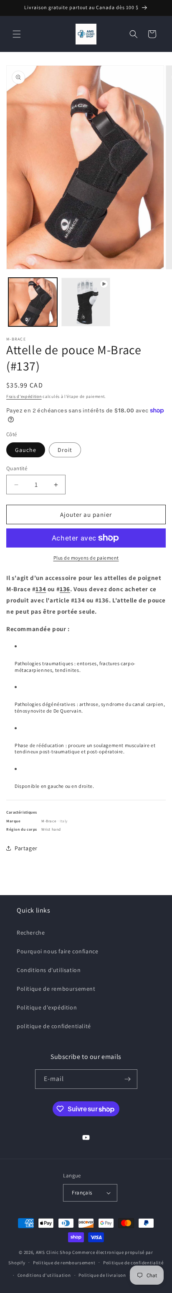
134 (40, 589)
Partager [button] (26, 848)
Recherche (31, 932)
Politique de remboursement (56, 988)
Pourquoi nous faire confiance (57, 951)
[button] (17, 34)
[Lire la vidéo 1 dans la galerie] (85, 302)
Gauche (25, 450)
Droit (65, 450)
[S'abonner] (128, 1079)
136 (65, 589)
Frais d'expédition (24, 396)
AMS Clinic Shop (53, 1252)
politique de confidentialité (54, 1026)
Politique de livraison (102, 1275)
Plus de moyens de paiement (86, 558)
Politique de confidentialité (133, 1263)
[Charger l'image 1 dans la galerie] (32, 302)
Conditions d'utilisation (49, 970)
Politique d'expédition (47, 1007)
